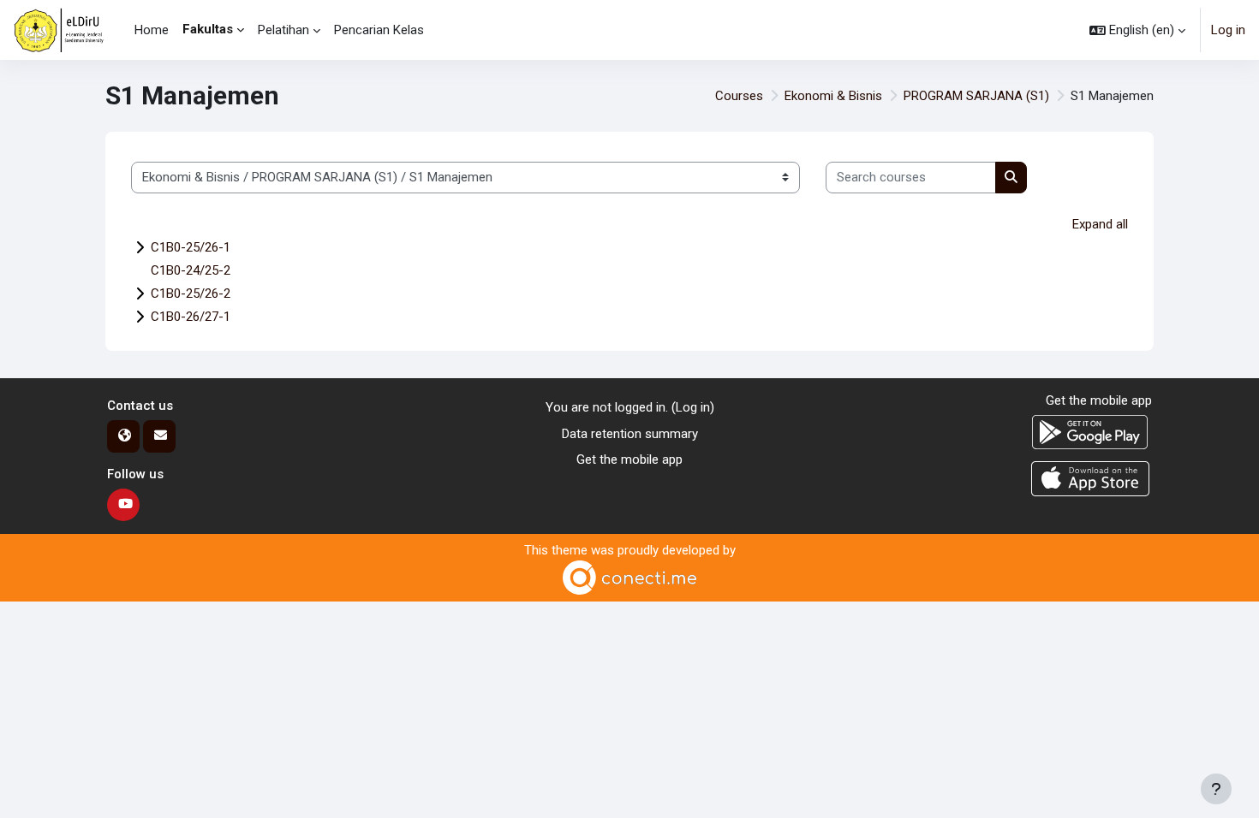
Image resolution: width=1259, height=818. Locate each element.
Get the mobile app (629, 459)
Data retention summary (630, 434)
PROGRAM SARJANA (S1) (976, 96)
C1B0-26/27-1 (190, 316)
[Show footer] (1216, 789)
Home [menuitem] (151, 30)
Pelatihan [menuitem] (283, 30)
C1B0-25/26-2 (190, 293)
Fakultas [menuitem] (207, 29)
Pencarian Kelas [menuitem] (379, 30)
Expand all (1100, 224)
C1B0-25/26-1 (190, 247)
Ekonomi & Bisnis (833, 96)
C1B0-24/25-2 (190, 270)
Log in (1228, 30)
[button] (1137, 30)
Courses (739, 96)
